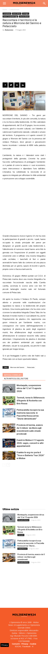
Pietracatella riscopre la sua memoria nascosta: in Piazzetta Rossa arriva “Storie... (30, 543)
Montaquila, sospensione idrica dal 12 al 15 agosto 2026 (29, 388)
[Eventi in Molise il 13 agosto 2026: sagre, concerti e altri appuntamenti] (9, 443)
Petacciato (31, 367)
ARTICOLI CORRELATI (12, 375)
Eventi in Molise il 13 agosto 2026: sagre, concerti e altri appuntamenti (30, 443)
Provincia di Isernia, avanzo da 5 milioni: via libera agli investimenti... (31, 557)
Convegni (25, 13)
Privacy (25, 644)
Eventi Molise (17, 13)
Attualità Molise (23, 520)
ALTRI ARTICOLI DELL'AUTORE (16, 379)
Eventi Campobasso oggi (10, 16)
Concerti (21, 535)
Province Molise (24, 16)
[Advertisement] (24, 57)
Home (5, 9)
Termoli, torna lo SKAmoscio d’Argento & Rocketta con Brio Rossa (31, 400)
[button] (44, 3)
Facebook (26, 646)
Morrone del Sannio (17, 367)
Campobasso (14, 9)
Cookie (33, 644)
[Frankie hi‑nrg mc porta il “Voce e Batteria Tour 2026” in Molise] (9, 455)
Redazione (9, 30)
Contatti (16, 644)
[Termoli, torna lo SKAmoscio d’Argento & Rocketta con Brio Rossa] (9, 400)
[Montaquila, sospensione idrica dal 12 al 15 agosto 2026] (9, 388)
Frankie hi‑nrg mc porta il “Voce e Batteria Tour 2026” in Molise (30, 455)
